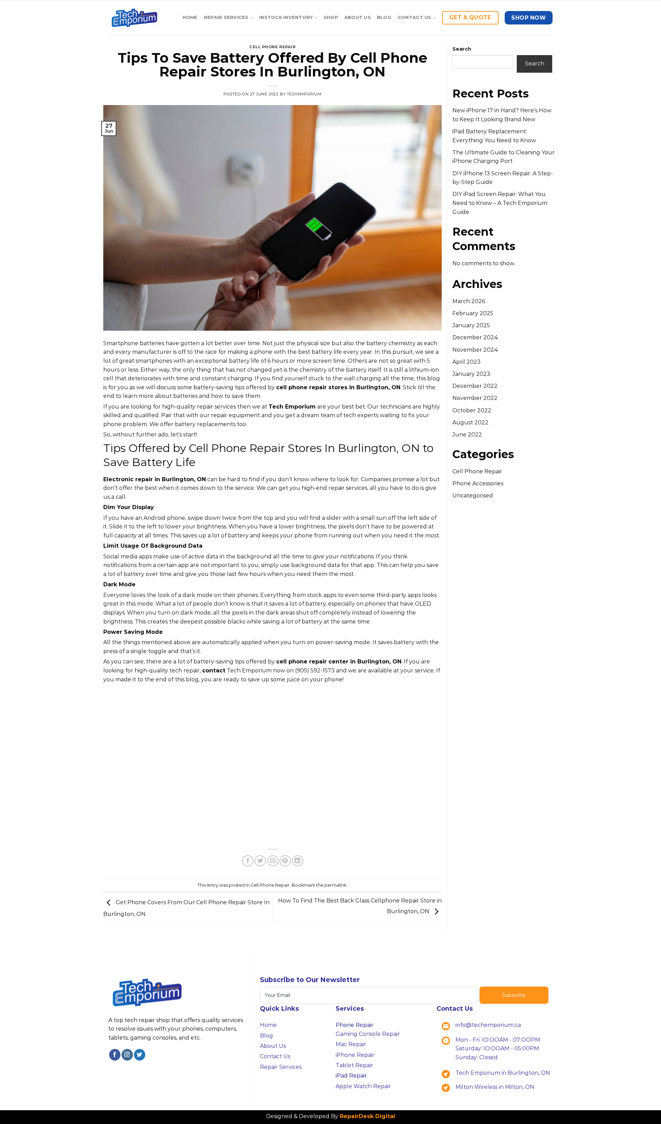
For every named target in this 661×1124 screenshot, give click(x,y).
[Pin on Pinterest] (285, 861)
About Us (357, 17)
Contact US (414, 17)
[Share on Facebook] (247, 861)
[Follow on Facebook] (114, 1055)
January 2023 (471, 374)
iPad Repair (351, 1075)
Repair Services (226, 17)
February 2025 (472, 313)
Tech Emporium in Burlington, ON (502, 1073)
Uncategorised (472, 495)
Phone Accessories (477, 483)
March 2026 (468, 301)
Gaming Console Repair (368, 1034)
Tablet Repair (354, 1065)
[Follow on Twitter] (139, 1055)
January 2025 (471, 325)
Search (461, 49)
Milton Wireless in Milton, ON (494, 1087)
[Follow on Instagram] (127, 1055)
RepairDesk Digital (366, 1116)
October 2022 (471, 410)
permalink (335, 885)
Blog (384, 17)
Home (190, 17)
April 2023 (466, 362)
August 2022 (470, 422)
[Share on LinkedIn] (297, 861)
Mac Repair (351, 1044)
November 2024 (475, 350)
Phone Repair (355, 1025)
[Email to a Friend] (273, 861)
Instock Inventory (286, 17)
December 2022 (474, 386)
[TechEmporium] (134, 18)
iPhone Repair (355, 1055)
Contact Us (275, 1056)
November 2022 (474, 398)
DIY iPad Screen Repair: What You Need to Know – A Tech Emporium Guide (499, 203)
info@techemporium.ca (488, 1025)
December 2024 (475, 337)
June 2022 (467, 434)
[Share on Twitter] (260, 861)
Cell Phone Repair (272, 46)
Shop (331, 17)
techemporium (304, 94)
